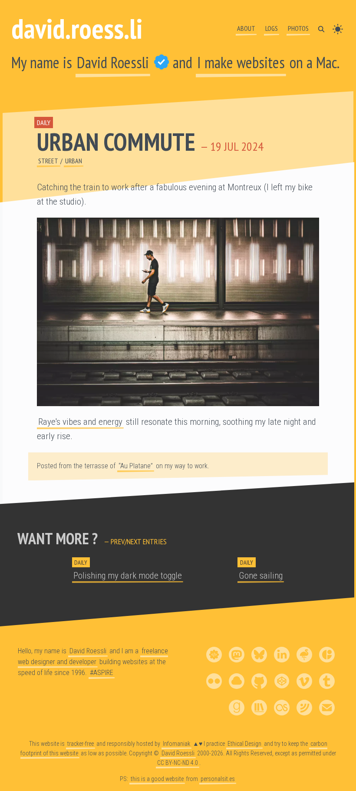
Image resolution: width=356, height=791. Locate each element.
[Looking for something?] (321, 28)
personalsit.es (218, 778)
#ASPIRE (101, 673)
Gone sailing (261, 575)
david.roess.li (76, 28)
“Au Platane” (136, 466)
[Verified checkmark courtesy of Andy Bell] (161, 62)
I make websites (241, 62)
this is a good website (157, 778)
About (246, 28)
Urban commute (116, 141)
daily (43, 122)
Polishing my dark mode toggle (127, 575)
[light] (338, 28)
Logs (271, 28)
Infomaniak (176, 743)
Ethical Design (244, 743)
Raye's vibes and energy (80, 422)
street (48, 160)
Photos (298, 28)
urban (73, 160)
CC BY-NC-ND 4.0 (177, 762)
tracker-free (80, 743)
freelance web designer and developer (93, 656)
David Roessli (113, 62)
